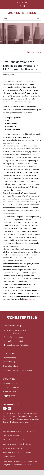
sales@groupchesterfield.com (18, 345)
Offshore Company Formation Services (17, 416)
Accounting (23, 422)
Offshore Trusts (9, 422)
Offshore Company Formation (28, 419)
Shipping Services (9, 396)
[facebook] (5, 408)
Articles (29, 431)
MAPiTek (28, 465)
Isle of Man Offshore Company (13, 448)
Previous (30, 52)
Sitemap (20, 431)
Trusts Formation (25, 452)
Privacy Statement (9, 431)
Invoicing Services (25, 444)
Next (37, 52)
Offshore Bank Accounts (11, 436)
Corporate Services (10, 383)
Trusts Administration (10, 452)
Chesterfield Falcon (10, 366)
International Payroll (9, 444)
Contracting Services (11, 387)
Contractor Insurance (30, 440)
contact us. (30, 299)
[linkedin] (9, 408)
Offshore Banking (9, 419)
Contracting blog (9, 358)
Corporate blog (9, 362)
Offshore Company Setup (11, 440)
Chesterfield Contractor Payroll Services (18, 370)
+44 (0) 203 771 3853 (15, 337)
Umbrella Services (9, 456)
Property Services (9, 392)
